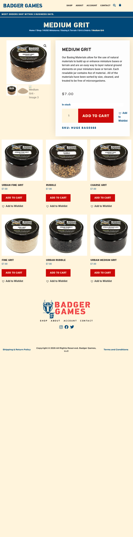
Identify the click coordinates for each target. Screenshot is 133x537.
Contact (105, 5)
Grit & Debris (84, 30)
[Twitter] (72, 327)
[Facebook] (66, 327)
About (79, 5)
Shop (69, 5)
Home (32, 30)
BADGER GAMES (22, 5)
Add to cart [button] (14, 198)
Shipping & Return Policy (17, 349)
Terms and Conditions (116, 349)
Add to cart (95, 116)
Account (92, 5)
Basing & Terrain (69, 30)
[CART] (120, 5)
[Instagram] (61, 327)
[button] (114, 5)
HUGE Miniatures (51, 30)
